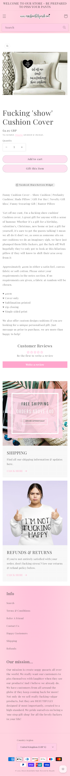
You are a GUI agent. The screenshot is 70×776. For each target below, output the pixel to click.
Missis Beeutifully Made (30, 771)
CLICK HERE (15, 471)
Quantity (7, 140)
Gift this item (35, 168)
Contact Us (13, 625)
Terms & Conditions (18, 610)
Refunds (11, 648)
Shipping (19, 135)
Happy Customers (17, 633)
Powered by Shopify (47, 771)
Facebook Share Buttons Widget (36, 185)
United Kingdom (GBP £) (33, 746)
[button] (4, 16)
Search (10, 603)
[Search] (64, 27)
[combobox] (35, 27)
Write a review (35, 364)
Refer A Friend (15, 618)
